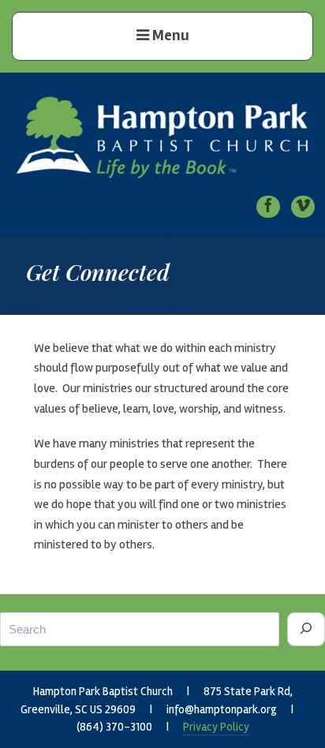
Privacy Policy (216, 727)
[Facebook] (268, 207)
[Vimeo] (303, 207)
